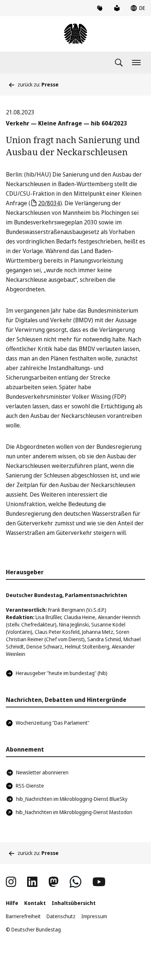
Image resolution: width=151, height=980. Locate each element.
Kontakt (35, 902)
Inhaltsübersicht (74, 902)
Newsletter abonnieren (42, 772)
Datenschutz (61, 916)
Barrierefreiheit (23, 916)
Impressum (94, 916)
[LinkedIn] (32, 882)
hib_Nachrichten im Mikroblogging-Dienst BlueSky (72, 798)
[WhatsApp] (75, 882)
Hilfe (12, 902)
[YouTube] (99, 882)
